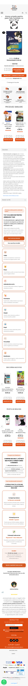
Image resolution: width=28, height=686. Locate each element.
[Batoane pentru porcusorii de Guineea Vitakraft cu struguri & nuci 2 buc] (20, 378)
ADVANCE (7, 387)
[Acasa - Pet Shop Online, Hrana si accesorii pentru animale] (14, 8)
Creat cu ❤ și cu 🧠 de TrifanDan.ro (11, 677)
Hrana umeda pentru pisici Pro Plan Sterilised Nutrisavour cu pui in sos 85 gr (20, 125)
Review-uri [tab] (6, 200)
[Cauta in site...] (26, 12)
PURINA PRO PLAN (20, 123)
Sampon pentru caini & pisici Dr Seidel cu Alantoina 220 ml (7, 431)
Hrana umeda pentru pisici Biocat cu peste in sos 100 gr (8, 125)
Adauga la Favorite (13, 82)
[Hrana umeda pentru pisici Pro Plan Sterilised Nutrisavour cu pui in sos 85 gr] (19, 116)
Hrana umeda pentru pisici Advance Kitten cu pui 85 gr (7, 390)
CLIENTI (13, 653)
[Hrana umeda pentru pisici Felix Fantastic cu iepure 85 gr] (14, 43)
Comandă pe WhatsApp (17, 75)
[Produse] (2, 13)
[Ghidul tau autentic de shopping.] (14, 683)
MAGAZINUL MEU (13, 650)
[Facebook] (11, 640)
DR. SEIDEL (7, 429)
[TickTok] (14, 640)
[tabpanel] (14, 43)
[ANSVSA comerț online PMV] (20, 672)
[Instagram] (17, 640)
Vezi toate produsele (14, 238)
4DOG (20, 429)
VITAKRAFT (20, 387)
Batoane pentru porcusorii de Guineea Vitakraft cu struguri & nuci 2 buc (20, 390)
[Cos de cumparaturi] (22, 12)
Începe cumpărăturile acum (14, 565)
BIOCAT (8, 123)
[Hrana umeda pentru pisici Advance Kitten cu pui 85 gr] (7, 378)
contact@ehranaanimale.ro (15, 647)
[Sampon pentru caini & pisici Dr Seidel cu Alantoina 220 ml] (7, 420)
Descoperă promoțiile (14, 243)
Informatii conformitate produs (11, 195)
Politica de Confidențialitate (16, 631)
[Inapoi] (1, 17)
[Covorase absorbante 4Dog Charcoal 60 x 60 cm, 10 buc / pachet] (20, 420)
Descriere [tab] (5, 150)
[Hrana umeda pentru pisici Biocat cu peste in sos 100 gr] (8, 116)
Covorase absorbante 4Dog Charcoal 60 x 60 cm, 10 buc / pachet (20, 431)
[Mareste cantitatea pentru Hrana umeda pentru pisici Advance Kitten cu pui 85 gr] (10, 398)
